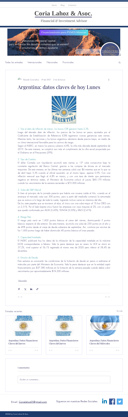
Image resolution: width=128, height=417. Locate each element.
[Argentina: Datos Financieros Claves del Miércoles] (104, 326)
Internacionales (35, 62)
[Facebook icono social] (112, 384)
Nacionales (52, 62)
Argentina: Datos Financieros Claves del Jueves (23, 342)
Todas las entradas (14, 62)
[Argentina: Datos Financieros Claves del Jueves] (23, 326)
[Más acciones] (108, 79)
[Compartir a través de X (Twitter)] (25, 289)
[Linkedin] (105, 384)
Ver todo (120, 311)
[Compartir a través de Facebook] (19, 289)
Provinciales (68, 62)
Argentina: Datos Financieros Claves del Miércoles (104, 342)
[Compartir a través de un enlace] (37, 289)
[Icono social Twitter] (120, 384)
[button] (119, 62)
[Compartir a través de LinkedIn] (31, 289)
